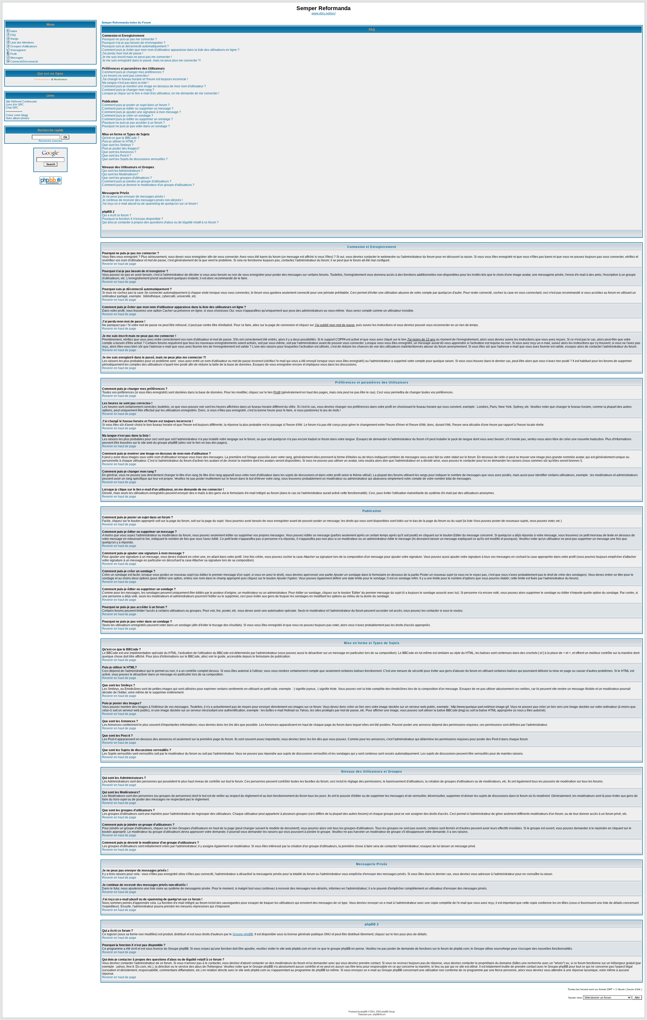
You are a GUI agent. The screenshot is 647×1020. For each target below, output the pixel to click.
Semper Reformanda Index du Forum (126, 22)
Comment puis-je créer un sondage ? (127, 115)
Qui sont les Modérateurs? (120, 174)
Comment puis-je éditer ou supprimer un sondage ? (137, 119)
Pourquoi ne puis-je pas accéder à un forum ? (133, 122)
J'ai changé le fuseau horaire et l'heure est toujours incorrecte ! (145, 79)
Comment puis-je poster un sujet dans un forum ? (136, 105)
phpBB (363, 1011)
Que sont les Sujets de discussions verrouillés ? (135, 159)
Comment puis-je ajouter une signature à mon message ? (141, 112)
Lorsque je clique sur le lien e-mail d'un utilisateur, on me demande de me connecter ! (160, 93)
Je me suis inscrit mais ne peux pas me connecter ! (137, 57)
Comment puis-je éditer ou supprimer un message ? (137, 108)
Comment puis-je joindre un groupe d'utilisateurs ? (136, 181)
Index (13, 31)
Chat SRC (12, 107)
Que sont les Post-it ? (116, 155)
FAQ (13, 34)
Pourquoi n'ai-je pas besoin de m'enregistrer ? (133, 43)
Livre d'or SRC (15, 104)
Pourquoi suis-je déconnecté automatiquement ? (135, 46)
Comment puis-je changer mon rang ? (128, 90)
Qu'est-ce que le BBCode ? (120, 138)
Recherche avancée (50, 140)
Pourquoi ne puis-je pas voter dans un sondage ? (136, 126)
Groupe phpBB (243, 934)
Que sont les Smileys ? (117, 145)
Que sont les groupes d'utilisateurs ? (127, 178)
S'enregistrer (18, 50)
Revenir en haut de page (119, 264)
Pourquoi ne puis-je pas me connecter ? (129, 39)
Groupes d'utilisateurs (23, 46)
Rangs (14, 38)
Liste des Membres (22, 42)
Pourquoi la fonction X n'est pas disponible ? (132, 219)
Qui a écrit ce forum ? (116, 215)
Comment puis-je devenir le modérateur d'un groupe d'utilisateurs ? (148, 185)
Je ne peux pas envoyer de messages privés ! (133, 196)
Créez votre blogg (17, 115)
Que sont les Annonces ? (119, 152)
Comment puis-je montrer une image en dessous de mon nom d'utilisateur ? (154, 86)
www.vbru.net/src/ (324, 13)
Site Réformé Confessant (21, 101)
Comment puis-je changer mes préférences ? (133, 72)
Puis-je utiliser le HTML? (119, 141)
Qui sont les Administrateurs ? (122, 171)
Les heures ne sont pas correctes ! (125, 75)
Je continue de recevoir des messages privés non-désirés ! (142, 200)
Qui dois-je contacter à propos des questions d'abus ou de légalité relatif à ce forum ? (160, 222)
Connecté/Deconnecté (24, 61)
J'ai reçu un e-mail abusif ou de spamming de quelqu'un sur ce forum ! (150, 203)
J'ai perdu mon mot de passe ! (122, 53)
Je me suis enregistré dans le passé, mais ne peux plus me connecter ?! (151, 60)
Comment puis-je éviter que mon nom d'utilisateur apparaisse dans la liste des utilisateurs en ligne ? (170, 50)
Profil (13, 53)
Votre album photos (17, 118)
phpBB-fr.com (379, 1014)
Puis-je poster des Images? (121, 148)
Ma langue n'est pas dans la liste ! (125, 82)
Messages (16, 57)
